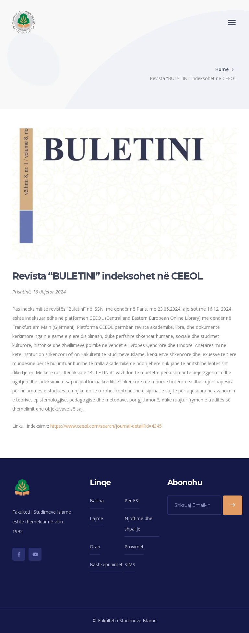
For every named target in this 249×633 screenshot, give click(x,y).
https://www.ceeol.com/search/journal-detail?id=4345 (106, 426)
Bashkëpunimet (106, 564)
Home (222, 69)
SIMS (129, 564)
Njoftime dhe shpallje (138, 523)
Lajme (96, 518)
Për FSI (131, 500)
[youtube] (35, 554)
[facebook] (18, 554)
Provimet (134, 546)
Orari (95, 546)
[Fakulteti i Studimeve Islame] (23, 21)
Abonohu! (232, 505)
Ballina (97, 500)
